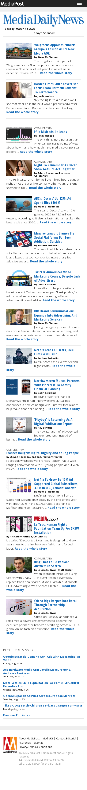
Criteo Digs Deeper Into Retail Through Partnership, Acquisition (55, 604)
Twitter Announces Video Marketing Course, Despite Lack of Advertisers (57, 276)
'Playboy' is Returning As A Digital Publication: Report (53, 421)
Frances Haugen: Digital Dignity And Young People (42, 452)
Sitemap (39, 742)
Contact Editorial (66, 738)
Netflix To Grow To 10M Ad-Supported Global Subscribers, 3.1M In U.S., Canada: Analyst (56, 483)
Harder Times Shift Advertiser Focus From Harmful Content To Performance (56, 88)
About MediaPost (29, 738)
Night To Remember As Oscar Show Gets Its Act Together (55, 167)
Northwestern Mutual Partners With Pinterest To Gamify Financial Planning (57, 384)
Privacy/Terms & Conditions (35, 747)
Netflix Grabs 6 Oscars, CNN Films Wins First (53, 351)
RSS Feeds (25, 742)
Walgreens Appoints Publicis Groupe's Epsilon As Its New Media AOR (54, 49)
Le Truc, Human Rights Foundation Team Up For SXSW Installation (56, 528)
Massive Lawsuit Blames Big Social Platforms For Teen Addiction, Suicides (54, 237)
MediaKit (48, 738)
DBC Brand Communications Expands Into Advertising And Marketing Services (55, 315)
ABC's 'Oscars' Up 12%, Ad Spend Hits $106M (52, 200)
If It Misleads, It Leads (50, 131)
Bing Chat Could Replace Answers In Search (51, 563)
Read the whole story (56, 73)
